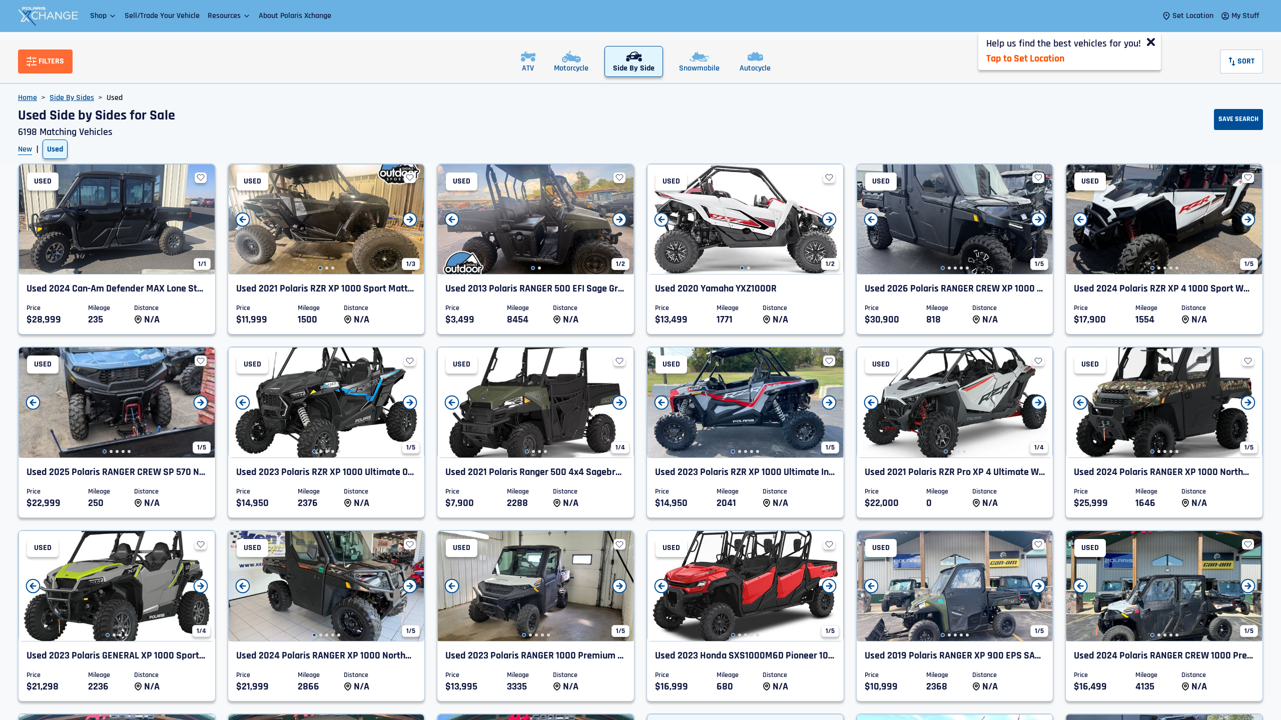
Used (55, 149)
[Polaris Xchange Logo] (48, 16)
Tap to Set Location (1025, 58)
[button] (103, 16)
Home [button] (27, 97)
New (25, 149)
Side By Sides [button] (72, 97)
